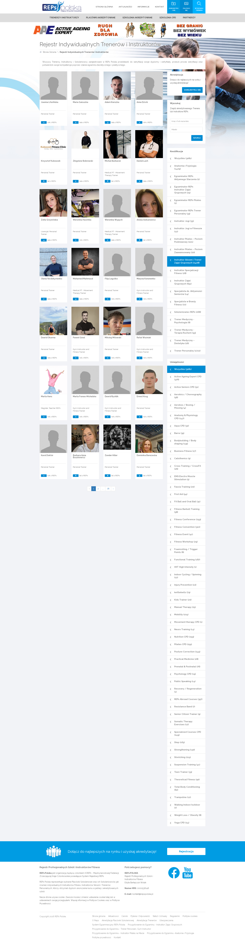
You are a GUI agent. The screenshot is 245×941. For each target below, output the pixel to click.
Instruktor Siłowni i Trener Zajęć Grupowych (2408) (187, 261)
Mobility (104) (181, 614)
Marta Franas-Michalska (84, 396)
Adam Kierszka (112, 102)
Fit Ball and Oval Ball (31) (187, 501)
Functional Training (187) (187, 559)
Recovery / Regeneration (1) (187, 690)
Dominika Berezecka (147, 455)
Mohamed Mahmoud (83, 279)
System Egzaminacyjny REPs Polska (108, 925)
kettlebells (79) (182, 592)
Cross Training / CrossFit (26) (187, 467)
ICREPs (88, 873)
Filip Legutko (111, 279)
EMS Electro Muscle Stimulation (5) (184, 478)
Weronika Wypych (113, 220)
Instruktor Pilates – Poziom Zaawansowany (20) (188, 251)
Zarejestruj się (192, 90)
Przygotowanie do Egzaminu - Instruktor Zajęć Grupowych (155, 925)
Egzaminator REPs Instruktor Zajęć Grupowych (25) (183, 189)
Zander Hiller (111, 455)
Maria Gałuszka (80, 102)
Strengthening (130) (184, 749)
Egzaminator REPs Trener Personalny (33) (187, 212)
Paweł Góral (79, 337)
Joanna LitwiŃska (49, 102)
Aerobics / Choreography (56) (188, 396)
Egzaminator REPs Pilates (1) (187, 201)
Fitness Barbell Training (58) (186, 510)
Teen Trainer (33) (183, 772)
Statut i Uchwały (160, 916)
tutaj (107, 897)
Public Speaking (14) (185, 681)
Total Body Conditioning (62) (187, 788)
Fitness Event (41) (183, 534)
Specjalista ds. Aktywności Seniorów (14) (188, 292)
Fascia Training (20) (184, 487)
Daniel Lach (142, 161)
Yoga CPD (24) (181, 822)
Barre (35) (179, 433)
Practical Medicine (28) (186, 659)
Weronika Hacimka (82, 220)
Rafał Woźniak (144, 337)
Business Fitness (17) (185, 451)
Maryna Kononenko (146, 279)
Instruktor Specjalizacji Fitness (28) (186, 272)
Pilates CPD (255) (183, 644)
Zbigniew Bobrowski (83, 161)
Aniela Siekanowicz (146, 220)
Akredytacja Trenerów (147, 920)
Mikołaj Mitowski (113, 337)
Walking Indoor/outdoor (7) (187, 806)
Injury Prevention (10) (185, 585)
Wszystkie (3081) (183, 158)
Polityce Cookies (97, 900)
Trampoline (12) (182, 797)
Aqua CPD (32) (181, 426)
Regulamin (175, 916)
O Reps (95, 920)
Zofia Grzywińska (49, 220)
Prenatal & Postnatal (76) (187, 666)
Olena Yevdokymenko (51, 279)
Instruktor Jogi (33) (184, 221)
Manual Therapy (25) (185, 607)
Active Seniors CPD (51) (186, 387)
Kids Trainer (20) (182, 599)
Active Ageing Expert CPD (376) (187, 378)
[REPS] (62, 6)
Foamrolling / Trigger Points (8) (186, 551)
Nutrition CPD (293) (184, 637)
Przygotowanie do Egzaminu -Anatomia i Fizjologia (170, 933)
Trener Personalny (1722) (187, 350)
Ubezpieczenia (166, 920)
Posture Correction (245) (187, 651)
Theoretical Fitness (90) (186, 779)
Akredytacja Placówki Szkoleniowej (118, 920)
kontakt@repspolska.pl (142, 894)
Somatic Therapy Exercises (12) (183, 723)
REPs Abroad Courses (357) (188, 699)
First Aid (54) (180, 494)
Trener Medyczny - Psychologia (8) (184, 321)
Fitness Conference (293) (187, 519)
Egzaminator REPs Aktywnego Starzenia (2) (187, 177)
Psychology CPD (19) (185, 674)
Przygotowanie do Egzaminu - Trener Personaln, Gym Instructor (121, 929)
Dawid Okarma (48, 337)
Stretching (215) (182, 757)
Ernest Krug (142, 396)
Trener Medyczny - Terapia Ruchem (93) (185, 331)
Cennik (125, 916)
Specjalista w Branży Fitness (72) (185, 303)
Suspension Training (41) (187, 764)
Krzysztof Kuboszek (50, 161)
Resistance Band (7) (184, 706)
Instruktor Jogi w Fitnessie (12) (188, 230)
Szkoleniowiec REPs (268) (187, 312)
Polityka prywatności (101, 937)
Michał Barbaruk (113, 161)
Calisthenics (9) (182, 458)
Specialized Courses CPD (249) (187, 733)
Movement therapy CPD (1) (188, 622)
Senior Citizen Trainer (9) (187, 714)
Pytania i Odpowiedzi (140, 916)
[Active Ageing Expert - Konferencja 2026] (122, 30)
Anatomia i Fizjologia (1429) (185, 167)
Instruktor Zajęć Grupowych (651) (183, 282)
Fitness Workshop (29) (186, 541)
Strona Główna (49, 52)
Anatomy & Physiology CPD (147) (186, 417)
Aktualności (113, 916)
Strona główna (98, 916)
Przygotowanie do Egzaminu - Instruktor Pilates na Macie (118, 933)
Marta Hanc (46, 396)
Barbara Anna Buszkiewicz (79, 456)
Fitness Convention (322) (187, 527)
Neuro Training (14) (184, 629)
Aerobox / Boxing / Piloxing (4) (184, 406)
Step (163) (179, 742)
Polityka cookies (190, 916)
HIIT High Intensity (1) (185, 567)
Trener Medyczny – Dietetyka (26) (184, 342)
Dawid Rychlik (111, 396)
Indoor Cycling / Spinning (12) (187, 576)
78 (108, 489)
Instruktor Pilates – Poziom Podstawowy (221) (188, 240)
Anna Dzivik (142, 102)
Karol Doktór (47, 455)
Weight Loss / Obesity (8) (187, 815)
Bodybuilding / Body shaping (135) (185, 442)
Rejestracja (186, 851)
